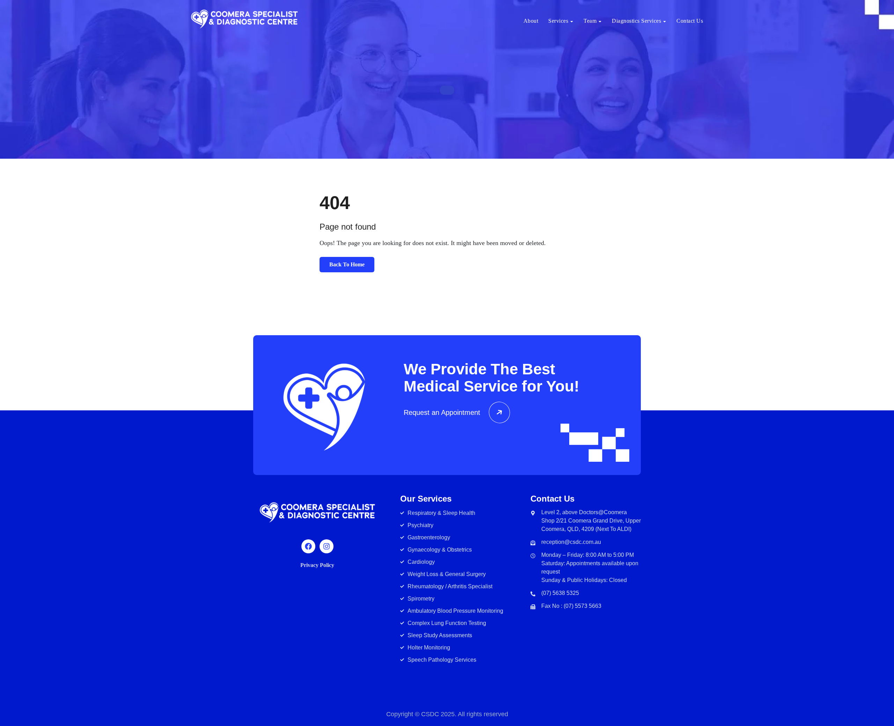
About (530, 21)
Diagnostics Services (636, 21)
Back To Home (347, 264)
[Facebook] (308, 546)
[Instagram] (327, 546)
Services (558, 21)
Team (590, 21)
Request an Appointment (442, 412)
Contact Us (689, 21)
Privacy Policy (317, 565)
